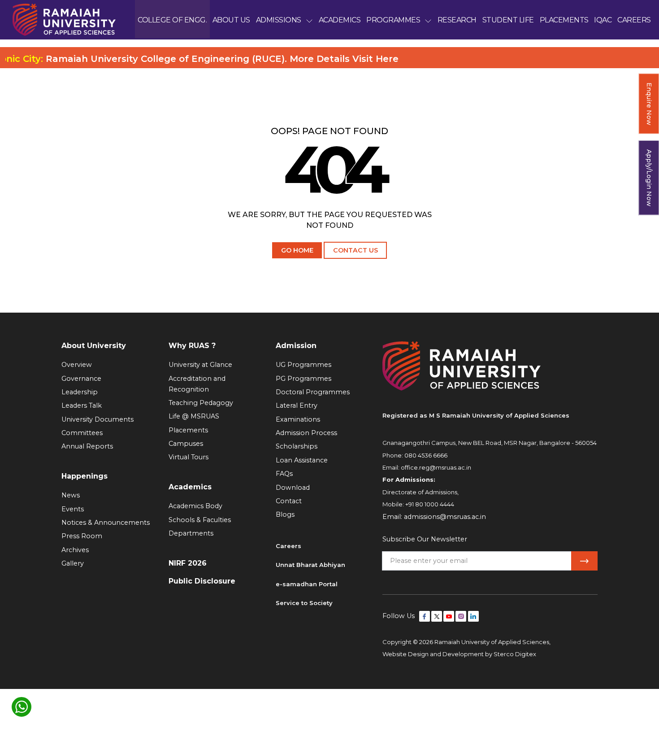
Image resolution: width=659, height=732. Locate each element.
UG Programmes (303, 365)
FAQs (284, 474)
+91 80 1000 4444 (429, 504)
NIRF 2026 (188, 563)
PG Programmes (303, 379)
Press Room (81, 536)
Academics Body (195, 506)
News (70, 495)
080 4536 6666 (425, 455)
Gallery (72, 563)
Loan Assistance (302, 460)
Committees (82, 433)
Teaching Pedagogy (201, 403)
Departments (191, 533)
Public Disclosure (202, 581)
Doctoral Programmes (313, 392)
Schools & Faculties (200, 520)
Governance (81, 379)
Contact (289, 501)
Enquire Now (649, 104)
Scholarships (296, 446)
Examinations (298, 419)
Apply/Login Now (649, 177)
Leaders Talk (81, 405)
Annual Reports (87, 446)
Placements (188, 430)
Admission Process (306, 433)
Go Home (297, 250)
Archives (75, 550)
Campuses (186, 444)
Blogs (285, 514)
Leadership (79, 392)
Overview (76, 365)
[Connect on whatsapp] (21, 707)
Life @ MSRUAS (194, 416)
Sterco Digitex (515, 654)
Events (72, 509)
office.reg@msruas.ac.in (436, 467)
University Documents (97, 419)
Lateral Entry (296, 405)
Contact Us (355, 250)
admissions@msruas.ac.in (445, 517)
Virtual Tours (188, 457)
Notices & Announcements (105, 522)
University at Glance (200, 365)
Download (293, 488)
